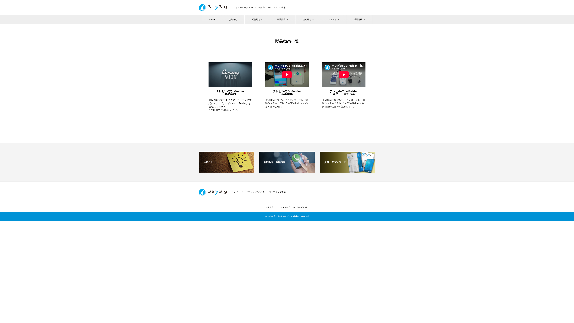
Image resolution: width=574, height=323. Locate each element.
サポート (332, 19)
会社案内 (307, 19)
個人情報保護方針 (300, 207)
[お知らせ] (226, 171)
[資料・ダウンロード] (347, 171)
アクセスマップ (283, 207)
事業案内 (281, 19)
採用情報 (358, 19)
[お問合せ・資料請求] (287, 171)
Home (212, 19)
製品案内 (256, 19)
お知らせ (233, 19)
